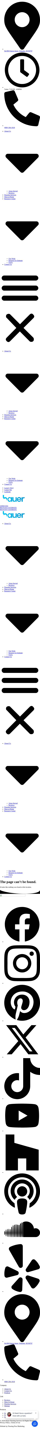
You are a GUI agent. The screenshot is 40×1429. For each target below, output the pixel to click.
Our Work (12, 259)
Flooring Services (10, 195)
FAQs (11, 262)
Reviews (11, 193)
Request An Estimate (16, 260)
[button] (20, 307)
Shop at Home (9, 197)
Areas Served (13, 191)
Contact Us (8, 264)
